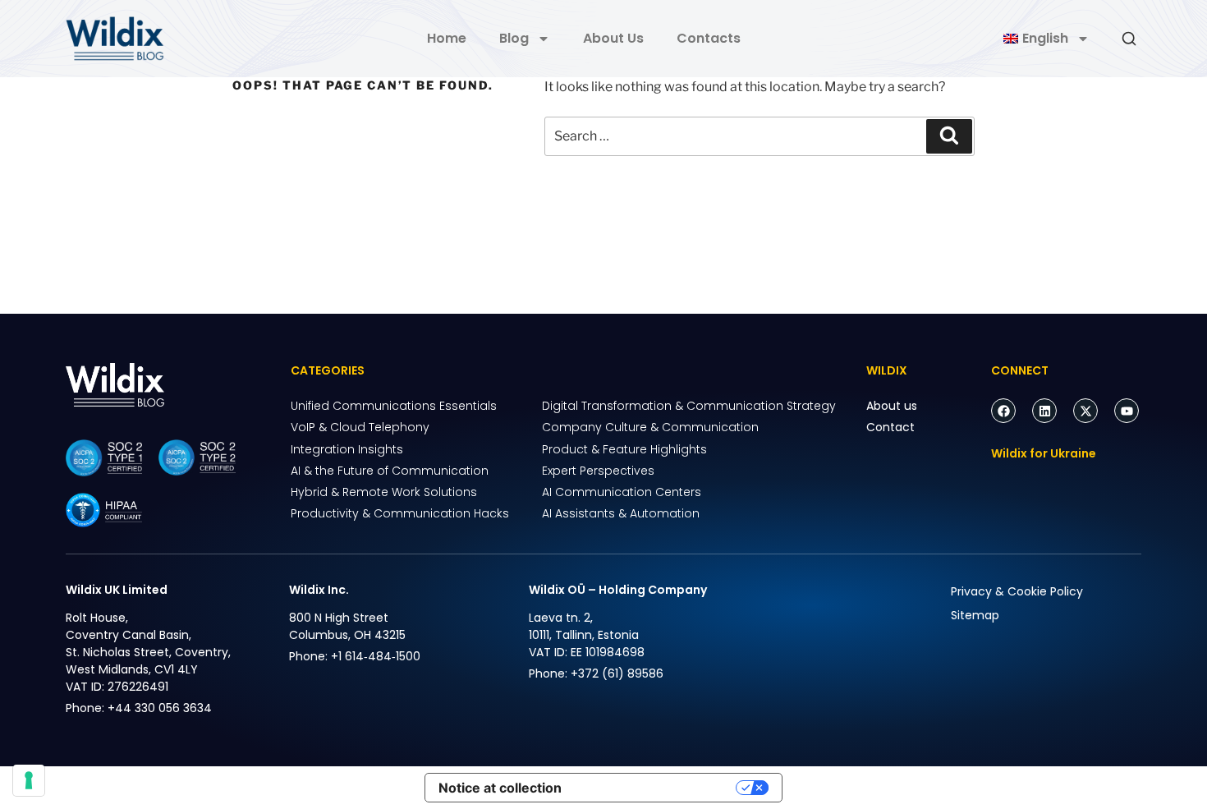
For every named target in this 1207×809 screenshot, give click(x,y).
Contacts (709, 38)
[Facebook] (1003, 410)
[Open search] (1129, 38)
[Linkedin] (1044, 410)
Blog (514, 38)
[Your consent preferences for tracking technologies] (28, 780)
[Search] (949, 136)
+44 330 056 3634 (160, 708)
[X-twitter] (1085, 410)
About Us (613, 38)
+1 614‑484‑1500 (375, 656)
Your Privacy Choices (657, 787)
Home (446, 38)
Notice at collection (500, 787)
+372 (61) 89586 (617, 673)
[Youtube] (1126, 410)
